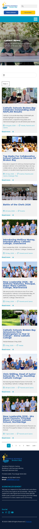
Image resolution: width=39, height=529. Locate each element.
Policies (29, 521)
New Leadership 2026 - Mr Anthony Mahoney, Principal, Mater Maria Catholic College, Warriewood (19, 285)
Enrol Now (28, 12)
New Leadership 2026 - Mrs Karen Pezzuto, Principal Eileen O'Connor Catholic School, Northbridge (18, 419)
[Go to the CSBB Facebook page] (6, 512)
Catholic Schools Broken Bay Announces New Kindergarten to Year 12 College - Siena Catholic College (19, 334)
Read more (6, 132)
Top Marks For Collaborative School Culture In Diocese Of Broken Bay (19, 158)
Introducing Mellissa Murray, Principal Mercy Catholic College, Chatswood (19, 241)
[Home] (10, 5)
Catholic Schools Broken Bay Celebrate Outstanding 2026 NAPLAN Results (19, 110)
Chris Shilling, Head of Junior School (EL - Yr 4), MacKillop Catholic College (19, 376)
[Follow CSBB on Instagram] (9, 512)
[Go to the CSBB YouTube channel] (12, 512)
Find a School (11, 12)
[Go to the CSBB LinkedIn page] (3, 512)
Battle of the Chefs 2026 (17, 204)
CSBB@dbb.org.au (13, 479)
